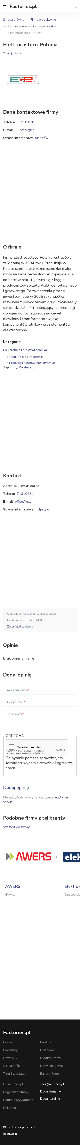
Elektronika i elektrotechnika (25, 350)
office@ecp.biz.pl (27, 501)
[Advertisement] (40, 410)
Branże (8, 1042)
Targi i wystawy (14, 1073)
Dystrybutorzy (50, 1058)
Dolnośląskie (17, 26)
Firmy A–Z (10, 1058)
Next (56, 857)
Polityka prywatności (18, 1100)
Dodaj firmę (48, 1091)
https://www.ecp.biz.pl (52, 509)
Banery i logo (49, 1073)
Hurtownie (47, 1050)
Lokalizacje (11, 1050)
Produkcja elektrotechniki (25, 357)
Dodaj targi (48, 1098)
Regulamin (10, 1134)
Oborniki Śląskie (44, 26)
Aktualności (11, 1066)
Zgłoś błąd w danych (20, 627)
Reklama (9, 1108)
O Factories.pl (13, 1084)
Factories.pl (23, 6)
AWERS (12, 886)
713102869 (26, 493)
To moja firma (12, 53)
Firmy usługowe (51, 1066)
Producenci (48, 1042)
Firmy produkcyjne (43, 19)
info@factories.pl (52, 1084)
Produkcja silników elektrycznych (32, 363)
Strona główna (13, 19)
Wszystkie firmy (16, 827)
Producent (27, 367)
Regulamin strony (15, 1092)
